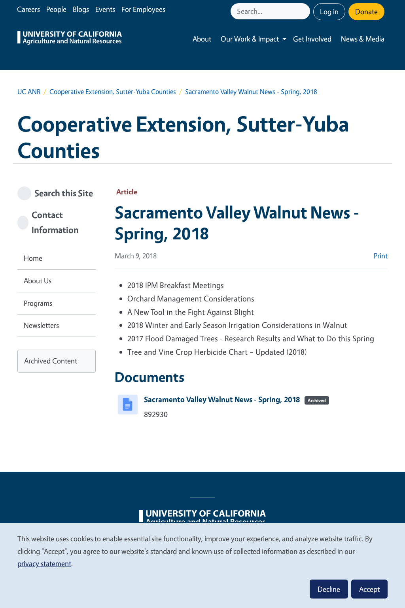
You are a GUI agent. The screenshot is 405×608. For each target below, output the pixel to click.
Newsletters (41, 325)
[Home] (69, 39)
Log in (329, 11)
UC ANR (28, 91)
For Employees (143, 9)
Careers (28, 9)
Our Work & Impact (250, 38)
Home (33, 258)
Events (105, 9)
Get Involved (312, 38)
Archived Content (50, 360)
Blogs (81, 9)
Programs (38, 303)
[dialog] (202, 565)
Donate (366, 11)
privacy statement (44, 563)
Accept (369, 589)
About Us (37, 280)
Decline (329, 589)
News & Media (362, 38)
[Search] (305, 11)
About (202, 38)
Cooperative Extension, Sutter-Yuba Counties (112, 91)
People (56, 9)
